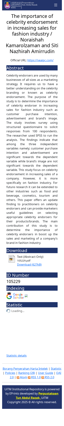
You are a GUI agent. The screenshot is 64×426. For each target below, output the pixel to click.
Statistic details (16, 356)
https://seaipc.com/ (40, 60)
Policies (10, 373)
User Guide (45, 373)
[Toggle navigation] (56, 5)
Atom (23, 377)
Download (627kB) (29, 265)
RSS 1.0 (35, 377)
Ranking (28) (26, 373)
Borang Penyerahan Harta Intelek (25, 369)
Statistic (56, 369)
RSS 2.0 (49, 377)
